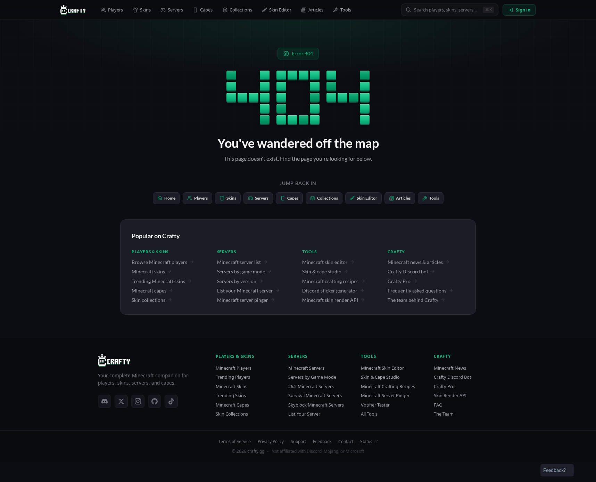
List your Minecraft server (245, 291)
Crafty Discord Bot (452, 377)
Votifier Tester (375, 405)
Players (115, 10)
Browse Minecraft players (159, 262)
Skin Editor (280, 10)
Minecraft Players (233, 368)
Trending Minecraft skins (158, 281)
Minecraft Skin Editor (382, 368)
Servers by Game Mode (312, 377)
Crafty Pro (399, 281)
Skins (145, 10)
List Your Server (304, 414)
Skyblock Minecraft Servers (316, 405)
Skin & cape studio (321, 271)
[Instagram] (137, 401)
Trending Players (233, 377)
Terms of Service (234, 441)
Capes (206, 10)
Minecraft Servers (306, 368)
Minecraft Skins (231, 386)
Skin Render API (450, 395)
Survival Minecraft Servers (315, 395)
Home (169, 198)
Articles (315, 10)
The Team (444, 414)
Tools (345, 10)
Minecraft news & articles (415, 262)
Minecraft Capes (232, 405)
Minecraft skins (148, 271)
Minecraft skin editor (325, 262)
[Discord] (104, 401)
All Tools (369, 414)
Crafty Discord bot (408, 271)
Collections (241, 10)
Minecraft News (450, 368)
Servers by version (236, 281)
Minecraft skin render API (330, 300)
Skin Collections (232, 414)
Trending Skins (231, 395)
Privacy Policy (271, 441)
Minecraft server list (239, 262)
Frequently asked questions (417, 291)
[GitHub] (154, 401)
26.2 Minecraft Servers (311, 386)
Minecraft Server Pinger (385, 395)
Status (366, 441)
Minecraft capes (149, 291)
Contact (345, 441)
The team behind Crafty (413, 300)
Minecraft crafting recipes (330, 281)
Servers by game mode (241, 271)
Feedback (322, 441)
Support (298, 441)
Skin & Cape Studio (380, 377)
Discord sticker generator (329, 291)
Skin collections (148, 300)
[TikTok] (171, 401)
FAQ (438, 405)
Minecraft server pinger (242, 300)
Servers (175, 10)
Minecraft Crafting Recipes (388, 386)
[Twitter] (121, 401)
